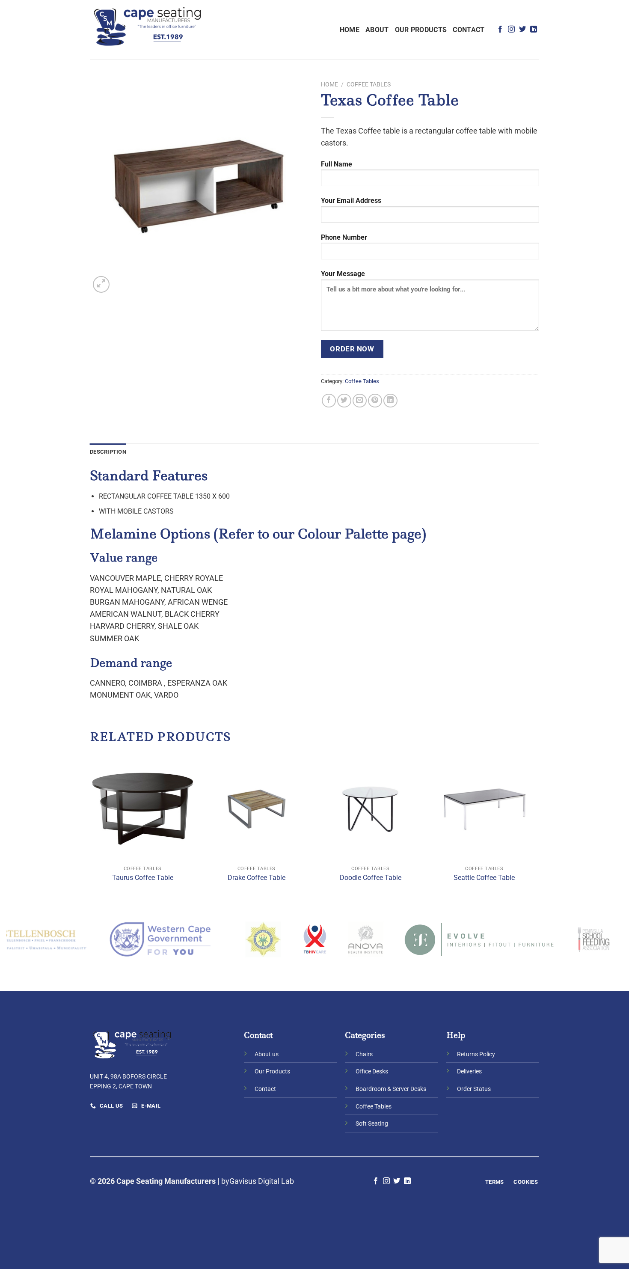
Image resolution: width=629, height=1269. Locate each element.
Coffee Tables (369, 84)
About (377, 30)
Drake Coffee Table (256, 878)
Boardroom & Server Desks (391, 1089)
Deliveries (469, 1071)
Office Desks (372, 1071)
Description (108, 452)
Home (349, 30)
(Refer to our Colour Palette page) (320, 534)
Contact (468, 30)
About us (267, 1054)
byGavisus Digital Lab (257, 1181)
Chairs (364, 1054)
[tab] (108, 452)
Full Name (336, 164)
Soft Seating (372, 1123)
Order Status (474, 1089)
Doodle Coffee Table (370, 878)
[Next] (536, 827)
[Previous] (90, 827)
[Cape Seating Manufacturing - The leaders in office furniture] (148, 29)
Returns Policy (476, 1054)
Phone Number (344, 237)
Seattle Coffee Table (484, 878)
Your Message (343, 274)
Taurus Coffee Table (142, 878)
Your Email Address (351, 200)
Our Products (421, 30)
